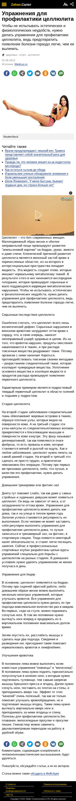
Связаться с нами (52, 791)
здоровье (11, 54)
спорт (22, 54)
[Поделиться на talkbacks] (61, 73)
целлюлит (34, 54)
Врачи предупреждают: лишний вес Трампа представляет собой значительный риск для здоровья (35, 154)
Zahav (16, 4)
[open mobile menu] (4, 4)
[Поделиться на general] (22, 73)
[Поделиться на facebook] (7, 73)
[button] (70, 193)
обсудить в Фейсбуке (45, 773)
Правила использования (55, 784)
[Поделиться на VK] (53, 73)
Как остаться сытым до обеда (25, 169)
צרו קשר (9, 795)
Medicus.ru (21, 64)
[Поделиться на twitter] (30, 73)
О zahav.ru (11, 784)
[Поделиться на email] (38, 73)
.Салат (26, 4)
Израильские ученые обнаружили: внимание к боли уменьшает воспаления (36, 175)
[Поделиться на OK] (45, 73)
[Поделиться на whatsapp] (14, 73)
